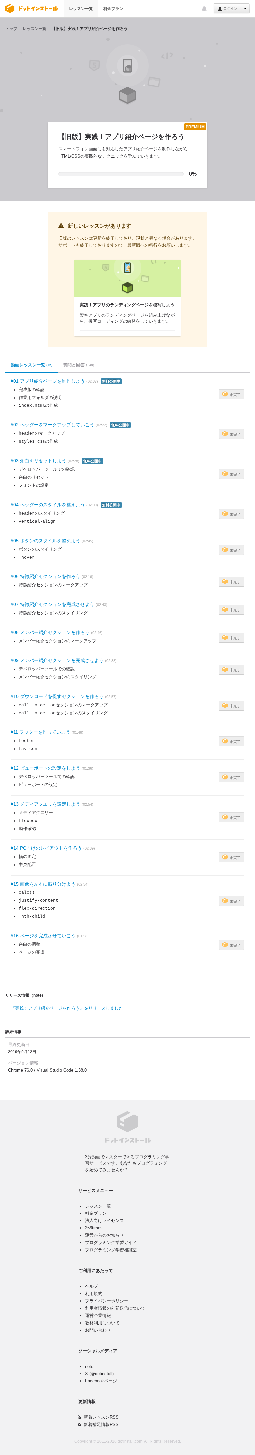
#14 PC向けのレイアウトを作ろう (46, 848)
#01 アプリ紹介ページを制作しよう (48, 381)
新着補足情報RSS (101, 1424)
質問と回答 (78, 364)
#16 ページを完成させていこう (43, 935)
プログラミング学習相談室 (111, 1249)
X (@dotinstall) (99, 1373)
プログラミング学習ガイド (111, 1242)
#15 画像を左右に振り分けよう (43, 884)
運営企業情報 (98, 1315)
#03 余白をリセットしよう (38, 460)
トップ (11, 28)
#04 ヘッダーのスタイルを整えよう (48, 504)
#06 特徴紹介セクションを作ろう (45, 576)
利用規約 (93, 1293)
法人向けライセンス (104, 1220)
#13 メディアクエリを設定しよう (45, 804)
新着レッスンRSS (101, 1417)
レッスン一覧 (81, 8)
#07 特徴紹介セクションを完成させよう (52, 604)
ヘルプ (91, 1286)
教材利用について (102, 1322)
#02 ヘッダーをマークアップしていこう (52, 424)
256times (94, 1227)
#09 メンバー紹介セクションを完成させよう (57, 660)
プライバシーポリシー (106, 1300)
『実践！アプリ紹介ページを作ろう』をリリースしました (67, 1008)
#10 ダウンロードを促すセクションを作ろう (57, 696)
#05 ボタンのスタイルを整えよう (45, 540)
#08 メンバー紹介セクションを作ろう (50, 632)
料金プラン (113, 8)
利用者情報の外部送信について (115, 1308)
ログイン (230, 8)
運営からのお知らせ (104, 1235)
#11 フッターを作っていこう (40, 732)
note (89, 1366)
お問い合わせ (98, 1330)
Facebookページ (101, 1380)
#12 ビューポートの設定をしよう (45, 768)
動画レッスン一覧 (31, 364)
